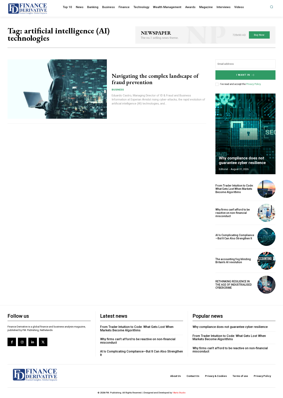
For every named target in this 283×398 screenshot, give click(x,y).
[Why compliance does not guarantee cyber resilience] (245, 134)
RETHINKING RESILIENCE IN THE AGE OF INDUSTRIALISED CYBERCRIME (233, 284)
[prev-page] (262, 100)
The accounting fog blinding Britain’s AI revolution (233, 261)
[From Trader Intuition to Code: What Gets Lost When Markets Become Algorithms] (266, 189)
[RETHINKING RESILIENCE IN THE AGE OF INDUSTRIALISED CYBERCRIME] (266, 285)
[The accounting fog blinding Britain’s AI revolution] (266, 261)
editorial (223, 169)
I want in (243, 74)
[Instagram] (22, 342)
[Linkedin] (32, 342)
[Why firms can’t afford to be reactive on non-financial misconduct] (266, 213)
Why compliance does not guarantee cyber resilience (242, 160)
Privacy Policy (253, 84)
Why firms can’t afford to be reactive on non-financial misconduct (232, 213)
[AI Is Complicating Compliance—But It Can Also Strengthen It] (266, 237)
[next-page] (269, 100)
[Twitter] (43, 342)
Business (118, 89)
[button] (271, 7)
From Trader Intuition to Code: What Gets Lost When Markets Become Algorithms (234, 189)
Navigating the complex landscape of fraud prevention (155, 79)
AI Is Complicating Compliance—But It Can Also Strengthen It (234, 237)
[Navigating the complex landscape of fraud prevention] (57, 89)
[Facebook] (12, 342)
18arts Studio (179, 392)
